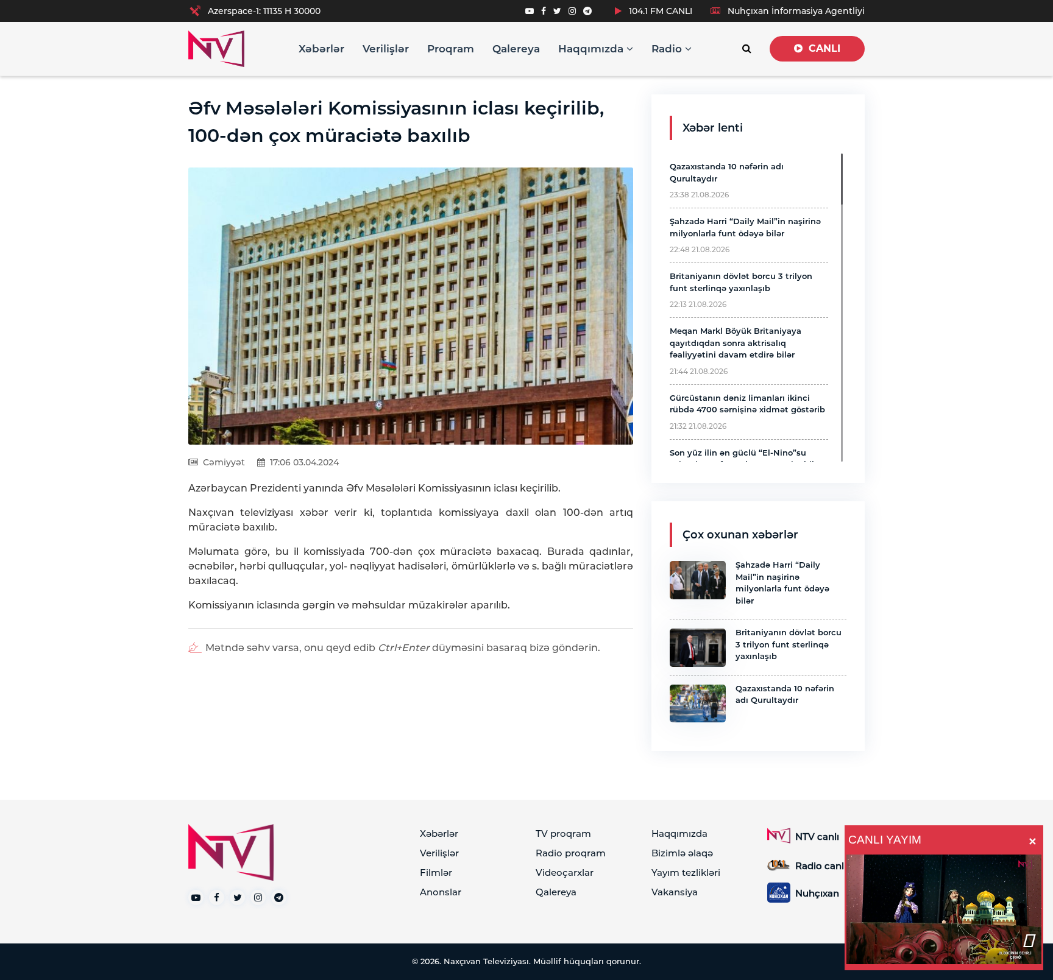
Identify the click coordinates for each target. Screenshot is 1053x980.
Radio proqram (571, 853)
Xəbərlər (321, 49)
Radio (668, 49)
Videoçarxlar (565, 872)
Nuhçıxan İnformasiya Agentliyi (795, 10)
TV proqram (563, 833)
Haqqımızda (592, 49)
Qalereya (516, 49)
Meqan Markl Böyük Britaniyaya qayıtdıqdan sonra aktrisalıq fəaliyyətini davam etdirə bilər (735, 342)
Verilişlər (386, 49)
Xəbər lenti (712, 128)
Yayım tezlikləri (685, 872)
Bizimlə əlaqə (682, 853)
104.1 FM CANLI (659, 10)
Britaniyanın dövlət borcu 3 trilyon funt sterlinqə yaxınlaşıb (789, 644)
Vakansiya (674, 892)
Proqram (450, 49)
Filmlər (436, 872)
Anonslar (440, 892)
